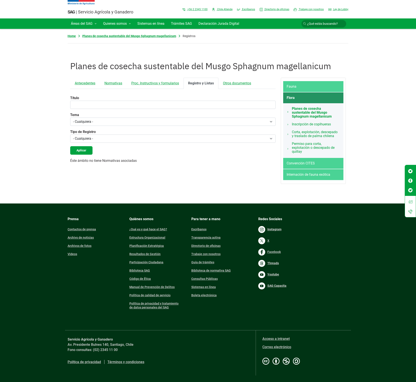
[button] (84, 23)
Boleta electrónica (204, 295)
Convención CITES (301, 163)
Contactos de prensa (82, 229)
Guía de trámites (202, 262)
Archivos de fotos (79, 246)
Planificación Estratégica (146, 246)
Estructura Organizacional (147, 237)
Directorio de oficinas (276, 9)
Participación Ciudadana (146, 262)
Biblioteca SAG (139, 270)
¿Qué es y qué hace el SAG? (148, 229)
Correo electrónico (276, 347)
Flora (291, 98)
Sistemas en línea (203, 287)
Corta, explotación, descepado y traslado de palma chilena (315, 134)
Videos (72, 254)
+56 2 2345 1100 (197, 9)
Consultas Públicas (204, 278)
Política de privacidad (84, 362)
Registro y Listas (201, 83)
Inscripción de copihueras (311, 124)
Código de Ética (140, 278)
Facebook (274, 252)
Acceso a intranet (276, 339)
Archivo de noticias (81, 237)
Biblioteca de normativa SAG (211, 270)
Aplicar (81, 150)
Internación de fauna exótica (308, 174)
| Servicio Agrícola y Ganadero (100, 12)
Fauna (291, 86)
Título (74, 98)
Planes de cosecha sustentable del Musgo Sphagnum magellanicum (129, 36)
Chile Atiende (224, 9)
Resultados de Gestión (145, 254)
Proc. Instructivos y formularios (155, 83)
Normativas (113, 83)
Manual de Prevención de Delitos (152, 287)
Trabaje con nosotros (311, 9)
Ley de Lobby (340, 9)
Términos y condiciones (125, 362)
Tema (74, 115)
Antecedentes (85, 83)
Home (72, 36)
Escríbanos (248, 9)
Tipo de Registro (83, 132)
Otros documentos (237, 83)
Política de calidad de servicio (150, 295)
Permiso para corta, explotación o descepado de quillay (313, 148)
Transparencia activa (206, 237)
